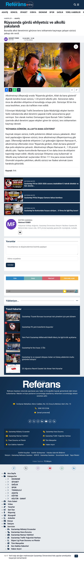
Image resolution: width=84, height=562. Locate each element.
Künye (10, 521)
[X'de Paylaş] (10, 90)
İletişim (10, 524)
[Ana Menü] (78, 5)
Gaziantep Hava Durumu (54, 432)
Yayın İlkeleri (74, 455)
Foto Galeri (12, 501)
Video (10, 504)
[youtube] (50, 468)
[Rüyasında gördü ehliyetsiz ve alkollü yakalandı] (42, 65)
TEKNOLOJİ (16, 490)
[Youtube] (46, 421)
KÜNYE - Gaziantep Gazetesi (44, 455)
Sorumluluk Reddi (62, 455)
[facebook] (14, 468)
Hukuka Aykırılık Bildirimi (56, 453)
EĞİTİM (14, 496)
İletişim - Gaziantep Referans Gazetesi (18, 455)
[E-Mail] (20, 232)
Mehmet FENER (24, 222)
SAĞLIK (60, 12)
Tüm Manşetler (51, 440)
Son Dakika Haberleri (16, 445)
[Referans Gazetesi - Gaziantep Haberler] (19, 4)
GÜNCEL (14, 12)
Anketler (11, 518)
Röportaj (11, 512)
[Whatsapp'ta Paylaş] (15, 90)
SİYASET (23, 12)
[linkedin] (74, 468)
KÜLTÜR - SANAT (18, 498)
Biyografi (11, 515)
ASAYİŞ (5, 12)
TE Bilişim (47, 461)
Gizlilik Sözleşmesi (38, 453)
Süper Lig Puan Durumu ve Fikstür (25, 540)
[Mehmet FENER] (11, 224)
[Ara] (75, 5)
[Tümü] (77, 301)
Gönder (10, 265)
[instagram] (38, 468)
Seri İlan (11, 510)
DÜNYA (33, 12)
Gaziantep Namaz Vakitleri (18, 436)
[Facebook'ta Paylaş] (6, 90)
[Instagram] (38, 421)
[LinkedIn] (42, 421)
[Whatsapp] (50, 421)
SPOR (51, 12)
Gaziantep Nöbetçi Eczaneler (19, 432)
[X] (34, 421)
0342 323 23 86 (43, 408)
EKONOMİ (43, 12)
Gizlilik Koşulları (24, 453)
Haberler (8, 18)
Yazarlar (11, 507)
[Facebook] (30, 421)
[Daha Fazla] (19, 90)
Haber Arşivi (50, 445)
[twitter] (26, 468)
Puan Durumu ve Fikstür (17, 440)
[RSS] (54, 421)
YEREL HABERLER (73, 12)
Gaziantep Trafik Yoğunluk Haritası (58, 436)
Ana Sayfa (11, 473)
